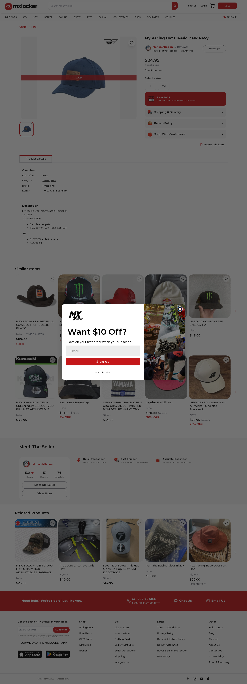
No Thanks (102, 372)
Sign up (103, 361)
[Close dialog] (180, 309)
